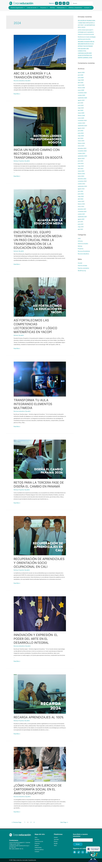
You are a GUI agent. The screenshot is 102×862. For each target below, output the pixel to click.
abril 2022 (80, 199)
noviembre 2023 (82, 151)
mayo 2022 (81, 196)
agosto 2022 (81, 189)
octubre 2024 (81, 123)
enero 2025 (81, 118)
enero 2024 (81, 146)
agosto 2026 (81, 72)
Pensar (55, 841)
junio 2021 (80, 224)
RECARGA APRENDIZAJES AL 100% (39, 717)
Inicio (36, 837)
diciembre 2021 (82, 209)
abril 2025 (80, 110)
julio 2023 (80, 161)
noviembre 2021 (82, 211)
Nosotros (37, 839)
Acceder (80, 263)
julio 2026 (80, 75)
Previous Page (16, 822)
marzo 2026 (81, 85)
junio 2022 (80, 194)
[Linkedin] (67, 3)
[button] (17, 8)
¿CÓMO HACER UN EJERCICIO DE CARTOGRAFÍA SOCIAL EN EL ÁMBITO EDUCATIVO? (38, 789)
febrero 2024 (81, 143)
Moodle (55, 843)
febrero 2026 (81, 87)
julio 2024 (80, 130)
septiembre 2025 (82, 97)
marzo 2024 (81, 140)
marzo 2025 (81, 113)
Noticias (16, 161)
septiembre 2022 (82, 186)
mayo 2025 (81, 108)
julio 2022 (80, 191)
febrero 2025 (81, 115)
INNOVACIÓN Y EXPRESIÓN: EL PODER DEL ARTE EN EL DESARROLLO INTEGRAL (36, 638)
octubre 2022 (81, 183)
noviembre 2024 (82, 120)
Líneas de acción (39, 841)
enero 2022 (81, 206)
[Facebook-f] (56, 3)
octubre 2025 (81, 95)
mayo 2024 (81, 135)
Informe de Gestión (83, 243)
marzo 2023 (81, 171)
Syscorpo (56, 839)
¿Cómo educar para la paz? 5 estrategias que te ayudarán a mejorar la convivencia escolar (86, 32)
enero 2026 (81, 90)
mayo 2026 (81, 80)
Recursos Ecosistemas (84, 251)
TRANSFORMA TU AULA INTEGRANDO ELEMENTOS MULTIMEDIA (33, 404)
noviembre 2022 (82, 181)
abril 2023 (80, 168)
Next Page (64, 822)
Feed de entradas (82, 265)
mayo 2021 (81, 226)
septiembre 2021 (82, 216)
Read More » (17, 93)
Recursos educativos (19, 80)
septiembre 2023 (82, 156)
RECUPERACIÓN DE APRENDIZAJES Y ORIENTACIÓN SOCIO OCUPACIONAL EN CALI (39, 563)
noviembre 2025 (82, 92)
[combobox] (82, 3)
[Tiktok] (60, 3)
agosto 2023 (81, 158)
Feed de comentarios (83, 268)
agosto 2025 (81, 100)
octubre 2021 (81, 214)
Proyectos (21, 161)
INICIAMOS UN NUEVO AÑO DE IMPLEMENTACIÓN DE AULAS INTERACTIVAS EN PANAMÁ (86, 44)
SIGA (55, 845)
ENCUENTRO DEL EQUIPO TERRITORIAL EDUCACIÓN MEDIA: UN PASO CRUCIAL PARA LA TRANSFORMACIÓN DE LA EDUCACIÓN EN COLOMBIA (38, 240)
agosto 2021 (81, 219)
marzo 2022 (81, 201)
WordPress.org (82, 270)
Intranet (56, 837)
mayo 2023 (81, 166)
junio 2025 (80, 105)
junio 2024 (81, 133)
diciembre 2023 (82, 148)
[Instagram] (63, 3)
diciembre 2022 (82, 178)
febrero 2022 (81, 204)
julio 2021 (80, 221)
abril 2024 (80, 138)
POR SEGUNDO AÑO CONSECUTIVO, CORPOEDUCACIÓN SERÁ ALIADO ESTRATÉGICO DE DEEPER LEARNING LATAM (85, 53)
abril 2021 (80, 229)
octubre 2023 (81, 153)
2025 (79, 238)
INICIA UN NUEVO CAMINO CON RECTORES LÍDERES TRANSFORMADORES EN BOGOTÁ (38, 153)
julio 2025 (80, 103)
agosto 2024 (81, 128)
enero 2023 (81, 176)
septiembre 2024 (82, 125)
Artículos (80, 241)
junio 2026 (80, 77)
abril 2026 (80, 82)
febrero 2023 (81, 173)
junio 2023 (81, 163)
